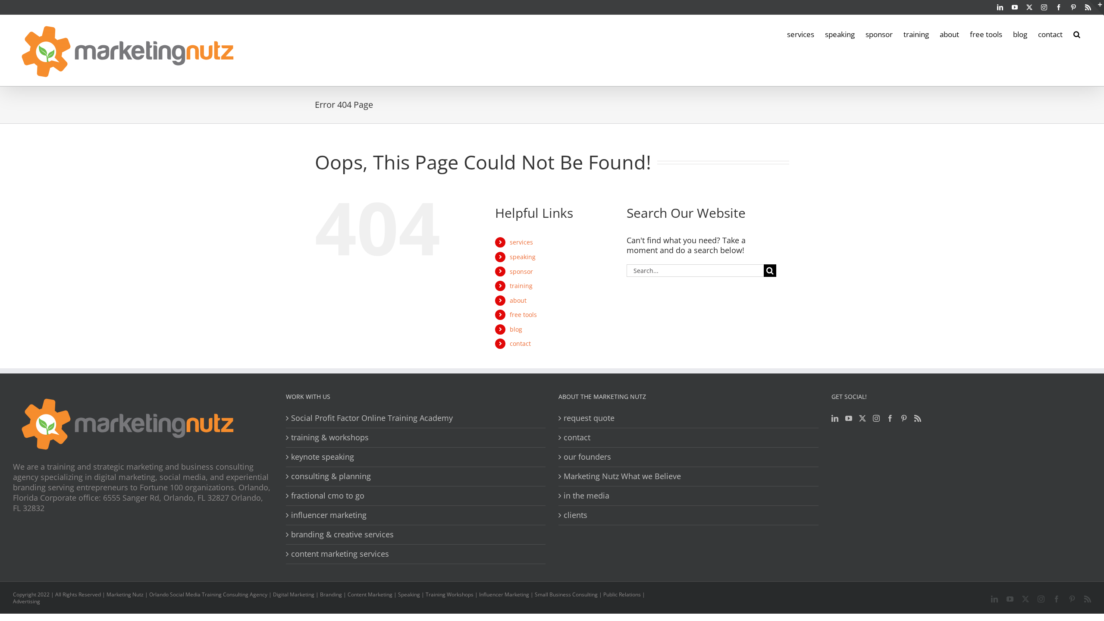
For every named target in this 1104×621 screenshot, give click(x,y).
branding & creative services (342, 534)
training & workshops (330, 437)
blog (516, 329)
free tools (523, 314)
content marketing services (340, 554)
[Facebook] (890, 418)
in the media (586, 496)
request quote (589, 418)
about (518, 300)
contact (520, 343)
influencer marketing (329, 515)
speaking (523, 257)
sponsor (521, 271)
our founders (587, 457)
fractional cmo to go (327, 496)
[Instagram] (876, 418)
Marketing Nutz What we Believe (622, 476)
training (521, 286)
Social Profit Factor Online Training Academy (372, 418)
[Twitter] (862, 418)
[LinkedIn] (834, 418)
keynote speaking (322, 457)
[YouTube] (848, 418)
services (521, 242)
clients (575, 515)
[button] (1076, 33)
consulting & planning (331, 476)
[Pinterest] (903, 418)
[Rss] (917, 418)
